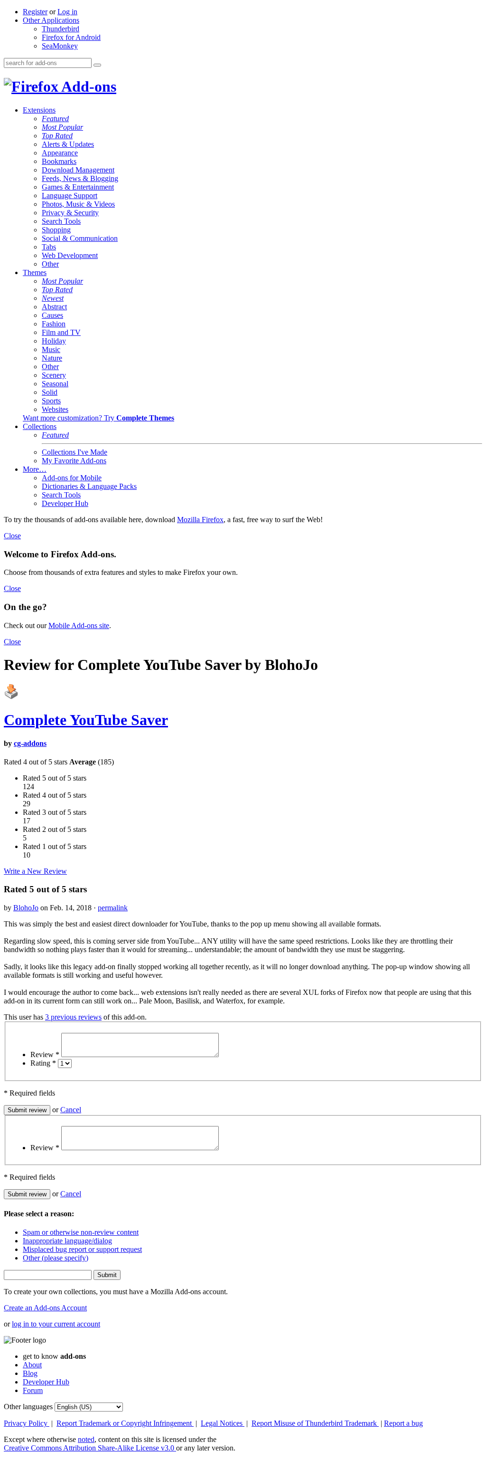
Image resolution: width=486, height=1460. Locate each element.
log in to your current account (56, 1324)
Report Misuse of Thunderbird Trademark (315, 1423)
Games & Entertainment (78, 187)
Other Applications (51, 20)
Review (44, 1054)
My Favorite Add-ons (74, 461)
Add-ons (87, 86)
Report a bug (403, 1423)
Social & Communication (80, 238)
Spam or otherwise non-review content (81, 1232)
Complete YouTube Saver (86, 719)
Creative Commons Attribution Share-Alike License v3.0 (90, 1448)
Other (50, 264)
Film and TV (61, 332)
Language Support (69, 195)
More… (35, 469)
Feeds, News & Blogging (80, 178)
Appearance (60, 153)
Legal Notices (222, 1423)
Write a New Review (35, 871)
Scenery (54, 375)
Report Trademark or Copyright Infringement (125, 1423)
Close (12, 536)
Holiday (54, 341)
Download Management (78, 170)
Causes (52, 315)
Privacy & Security (70, 213)
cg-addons (30, 743)
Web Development (70, 255)
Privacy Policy (26, 1423)
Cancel (70, 1110)
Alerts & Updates (68, 144)
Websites (55, 409)
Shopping (56, 230)
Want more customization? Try (98, 418)
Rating (43, 1063)
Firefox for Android (71, 37)
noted (86, 1439)
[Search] (97, 65)
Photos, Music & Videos (78, 204)
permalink (113, 908)
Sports (51, 401)
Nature (52, 358)
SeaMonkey (60, 46)
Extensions (39, 110)
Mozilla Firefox (200, 519)
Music (51, 349)
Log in (67, 12)
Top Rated (57, 136)
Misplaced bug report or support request (82, 1249)
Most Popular (62, 127)
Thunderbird (60, 29)
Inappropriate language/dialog (67, 1241)
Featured (55, 119)
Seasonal (55, 384)
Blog (30, 1373)
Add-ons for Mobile (72, 478)
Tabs (49, 247)
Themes (35, 272)
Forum (33, 1390)
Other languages (28, 1407)
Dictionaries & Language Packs (89, 486)
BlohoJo (25, 908)
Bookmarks (59, 161)
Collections (39, 426)
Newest (53, 298)
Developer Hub (65, 503)
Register (35, 12)
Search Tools (61, 221)
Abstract (54, 307)
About (32, 1365)
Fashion (53, 324)
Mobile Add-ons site (78, 625)
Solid (49, 392)
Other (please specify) (55, 1258)
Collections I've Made (74, 452)
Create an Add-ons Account (45, 1308)
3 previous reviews (73, 1017)
